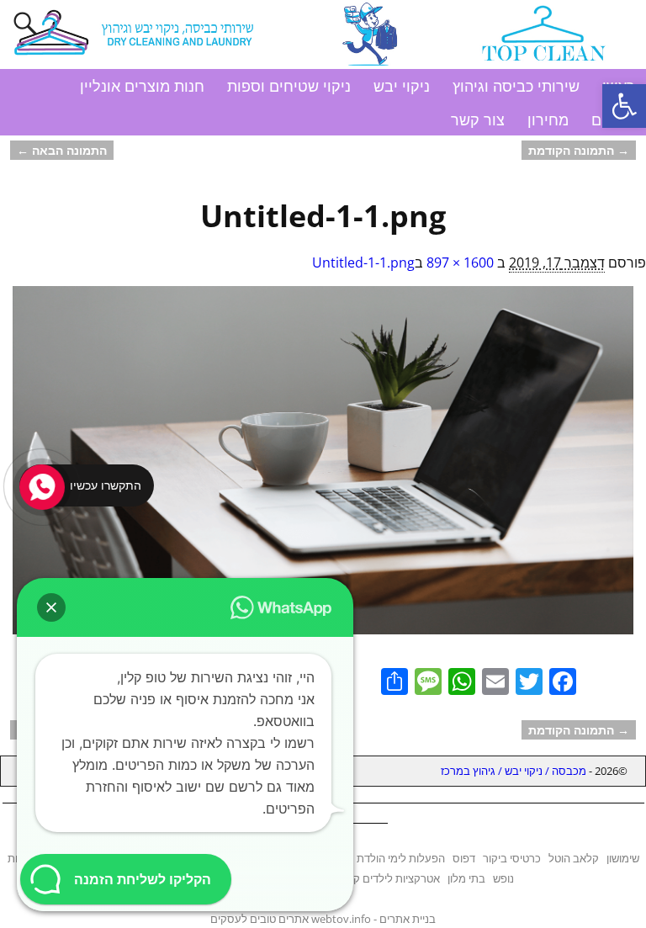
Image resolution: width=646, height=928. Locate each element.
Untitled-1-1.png (363, 262)
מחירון (548, 119)
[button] (624, 106)
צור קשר (478, 119)
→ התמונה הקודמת (578, 150)
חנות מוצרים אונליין (142, 86)
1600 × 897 (460, 262)
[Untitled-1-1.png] (323, 470)
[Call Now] (40, 485)
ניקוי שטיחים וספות (289, 86)
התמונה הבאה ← (62, 150)
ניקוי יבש (401, 86)
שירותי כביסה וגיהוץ (516, 86)
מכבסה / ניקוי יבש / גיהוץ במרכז (513, 770)
